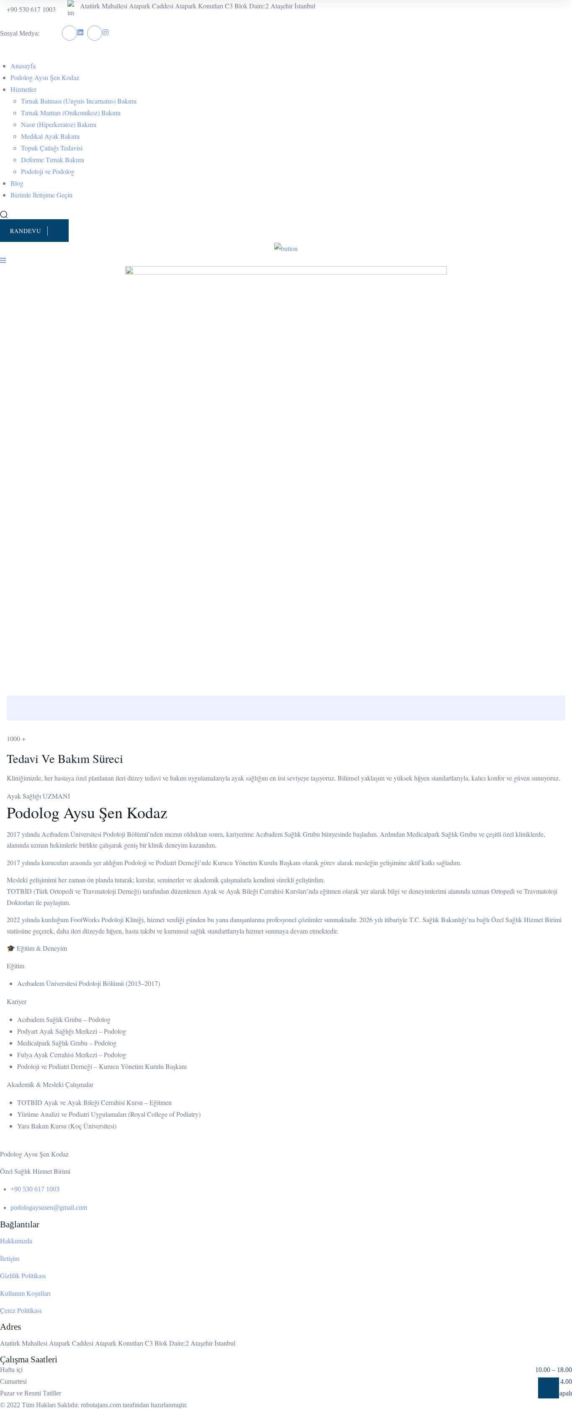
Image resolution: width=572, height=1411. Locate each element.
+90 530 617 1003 (31, 9)
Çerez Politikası (20, 1310)
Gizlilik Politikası (23, 1275)
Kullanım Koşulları (25, 1293)
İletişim (9, 1258)
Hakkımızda (16, 1240)
